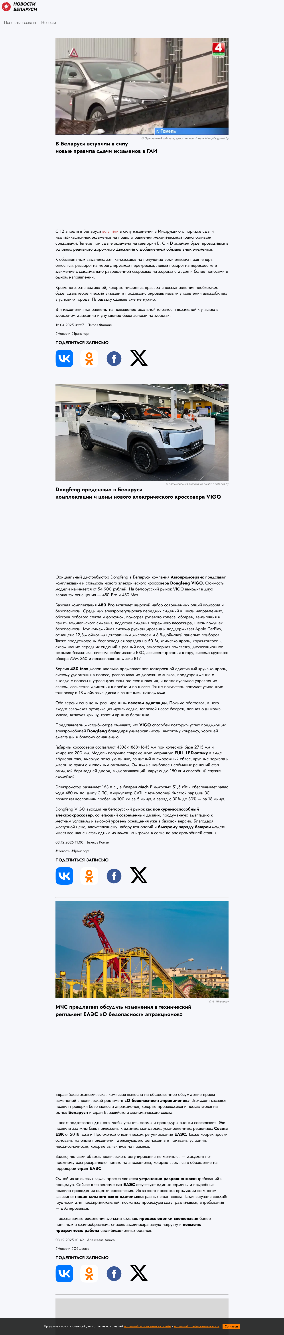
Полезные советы (20, 22)
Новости (48, 22)
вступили (110, 231)
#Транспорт (80, 333)
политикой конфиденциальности (196, 1326)
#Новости (62, 333)
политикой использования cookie (147, 1326)
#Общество (80, 1248)
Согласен (231, 1326)
